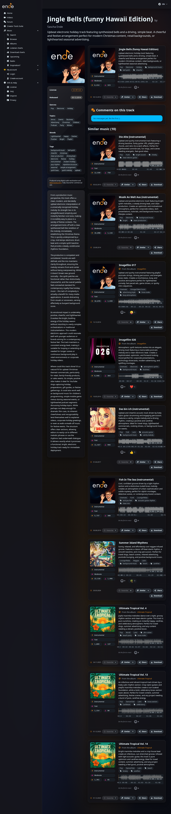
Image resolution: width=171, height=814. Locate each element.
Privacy (13, 100)
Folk (127, 432)
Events (60, 119)
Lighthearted (56, 136)
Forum (10, 22)
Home (9, 13)
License (13, 87)
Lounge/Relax (142, 497)
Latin (134, 432)
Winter (69, 125)
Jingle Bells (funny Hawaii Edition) (138, 49)
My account (12, 70)
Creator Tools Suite (15, 26)
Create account (16, 78)
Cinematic (123, 289)
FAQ (12, 91)
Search (13, 35)
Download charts (17, 52)
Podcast (54, 125)
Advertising (55, 122)
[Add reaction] (136, 87)
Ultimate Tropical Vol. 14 (133, 744)
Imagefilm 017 (127, 265)
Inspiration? (15, 65)
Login (12, 74)
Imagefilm (141, 269)
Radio (12, 61)
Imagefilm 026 (127, 339)
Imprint (13, 96)
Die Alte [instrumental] (132, 137)
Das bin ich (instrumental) (134, 409)
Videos (10, 17)
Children (76, 122)
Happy (66, 136)
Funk (128, 155)
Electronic (60, 108)
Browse (13, 39)
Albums (13, 44)
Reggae (136, 560)
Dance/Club (130, 701)
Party (62, 125)
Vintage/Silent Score (137, 289)
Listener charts (16, 48)
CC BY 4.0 (77, 90)
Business (69, 119)
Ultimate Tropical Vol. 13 (133, 674)
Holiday (70, 108)
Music (9, 30)
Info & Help (12, 83)
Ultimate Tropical (144, 612)
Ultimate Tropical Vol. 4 (132, 608)
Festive (74, 136)
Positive (54, 139)
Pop (52, 108)
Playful (69, 139)
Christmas (66, 122)
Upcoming (14, 57)
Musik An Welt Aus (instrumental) (138, 197)
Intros (53, 119)
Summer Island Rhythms (133, 542)
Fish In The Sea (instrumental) (136, 479)
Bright (62, 139)
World (128, 632)
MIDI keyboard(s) (56, 182)
